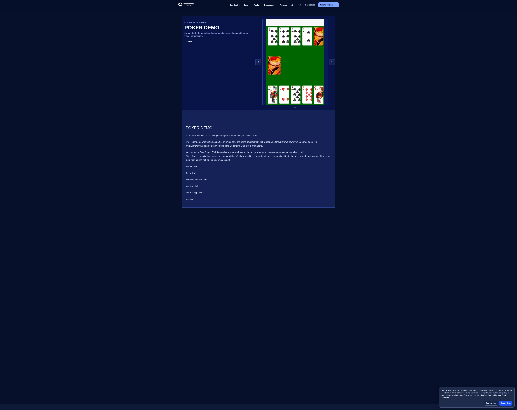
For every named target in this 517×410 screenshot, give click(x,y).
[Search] (292, 4)
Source (189, 42)
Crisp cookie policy (481, 393)
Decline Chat (491, 403)
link (195, 166)
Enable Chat (506, 403)
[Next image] (332, 62)
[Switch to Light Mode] (299, 4)
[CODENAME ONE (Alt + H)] (186, 5)
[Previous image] (258, 62)
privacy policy (501, 393)
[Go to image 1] (295, 107)
